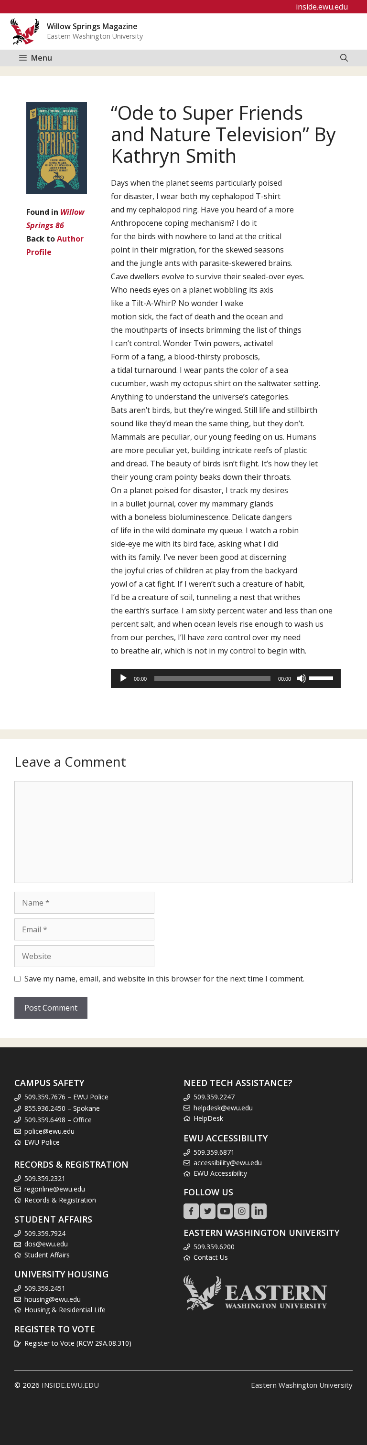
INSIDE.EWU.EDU (70, 1385)
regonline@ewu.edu (54, 1188)
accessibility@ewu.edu (228, 1162)
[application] (226, 678)
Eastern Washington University (302, 1385)
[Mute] (301, 678)
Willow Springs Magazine (92, 26)
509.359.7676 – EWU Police (66, 1096)
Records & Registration (60, 1199)
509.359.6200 (214, 1246)
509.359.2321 (44, 1178)
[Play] (123, 678)
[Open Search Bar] (344, 58)
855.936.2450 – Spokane (62, 1108)
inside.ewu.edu (322, 6)
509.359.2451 (44, 1288)
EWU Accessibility (220, 1173)
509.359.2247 (214, 1096)
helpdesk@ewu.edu (223, 1107)
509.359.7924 (44, 1233)
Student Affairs (47, 1254)
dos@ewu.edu (46, 1243)
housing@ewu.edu (52, 1299)
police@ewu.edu (49, 1131)
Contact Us (211, 1257)
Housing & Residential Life (65, 1309)
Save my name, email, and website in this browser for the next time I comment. (164, 978)
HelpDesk (208, 1118)
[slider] (322, 677)
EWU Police (42, 1142)
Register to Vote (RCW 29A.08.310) (77, 1343)
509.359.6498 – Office (58, 1119)
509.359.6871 (214, 1152)
